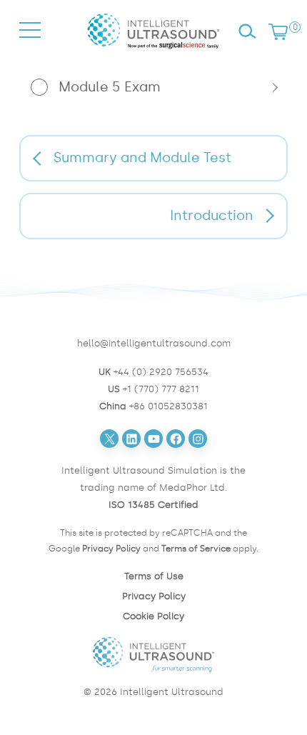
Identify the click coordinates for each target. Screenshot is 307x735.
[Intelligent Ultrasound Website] (153, 654)
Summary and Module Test (142, 157)
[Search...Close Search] (247, 31)
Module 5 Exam (110, 87)
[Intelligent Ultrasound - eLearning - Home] (153, 52)
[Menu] (30, 43)
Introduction (211, 215)
